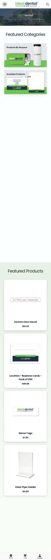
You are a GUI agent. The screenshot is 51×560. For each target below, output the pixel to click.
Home (11, 558)
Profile (39, 558)
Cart (25, 558)
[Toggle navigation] (4, 4)
